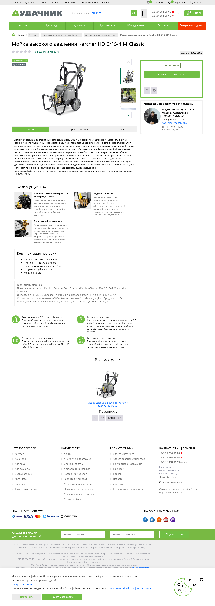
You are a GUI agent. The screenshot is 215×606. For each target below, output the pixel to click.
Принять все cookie (62, 596)
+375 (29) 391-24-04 (173, 116)
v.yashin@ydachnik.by (174, 122)
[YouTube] (165, 519)
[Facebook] (145, 519)
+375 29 (169, 453)
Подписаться (174, 534)
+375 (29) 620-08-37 (173, 119)
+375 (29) (160, 11)
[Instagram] (172, 519)
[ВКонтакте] (152, 519)
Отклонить (26, 596)
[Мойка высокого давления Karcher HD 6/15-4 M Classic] (107, 383)
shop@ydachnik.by (140, 567)
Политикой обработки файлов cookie (130, 588)
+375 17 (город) (173, 462)
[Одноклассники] (159, 519)
